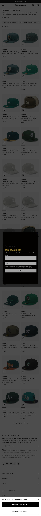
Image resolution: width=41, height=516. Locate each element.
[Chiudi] (38, 499)
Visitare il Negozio (20, 505)
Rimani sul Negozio (20, 512)
